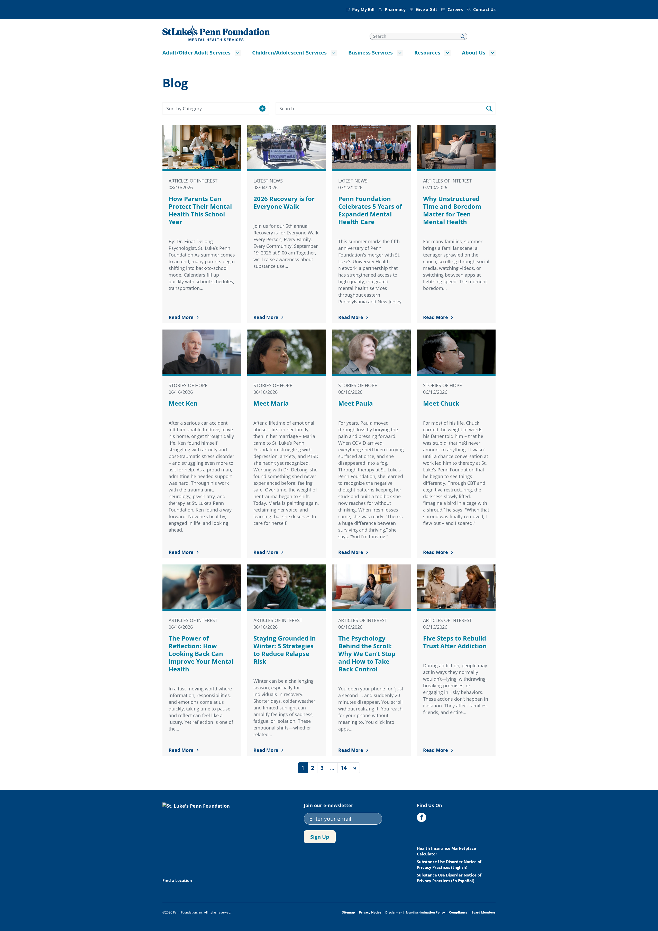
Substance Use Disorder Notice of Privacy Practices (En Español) (449, 877)
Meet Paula (355, 403)
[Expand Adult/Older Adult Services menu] (238, 53)
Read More (181, 317)
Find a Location (177, 880)
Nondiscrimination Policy (425, 912)
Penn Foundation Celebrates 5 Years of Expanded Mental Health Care (370, 210)
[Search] (463, 36)
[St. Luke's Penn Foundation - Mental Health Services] (216, 33)
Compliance (458, 912)
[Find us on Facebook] (421, 817)
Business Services (370, 52)
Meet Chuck (441, 403)
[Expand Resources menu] (447, 53)
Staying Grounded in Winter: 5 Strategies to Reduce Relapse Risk (284, 649)
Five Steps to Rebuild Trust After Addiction (455, 642)
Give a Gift (426, 9)
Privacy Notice (370, 912)
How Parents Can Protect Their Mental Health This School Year (200, 210)
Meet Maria (271, 403)
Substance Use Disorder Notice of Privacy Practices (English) (449, 864)
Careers (455, 9)
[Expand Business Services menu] (400, 53)
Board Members (483, 912)
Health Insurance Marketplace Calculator (446, 851)
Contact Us (484, 9)
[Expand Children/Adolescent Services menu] (334, 53)
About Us (473, 52)
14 (344, 767)
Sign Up (319, 836)
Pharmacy (395, 9)
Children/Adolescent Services (289, 52)
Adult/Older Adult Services (196, 52)
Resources (427, 52)
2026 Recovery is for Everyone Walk (284, 202)
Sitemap (348, 912)
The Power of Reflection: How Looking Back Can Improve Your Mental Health (201, 653)
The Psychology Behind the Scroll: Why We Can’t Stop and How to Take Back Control (366, 653)
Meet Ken (183, 403)
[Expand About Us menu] (492, 53)
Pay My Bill (363, 9)
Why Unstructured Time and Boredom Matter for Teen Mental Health (452, 210)
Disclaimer (393, 912)
